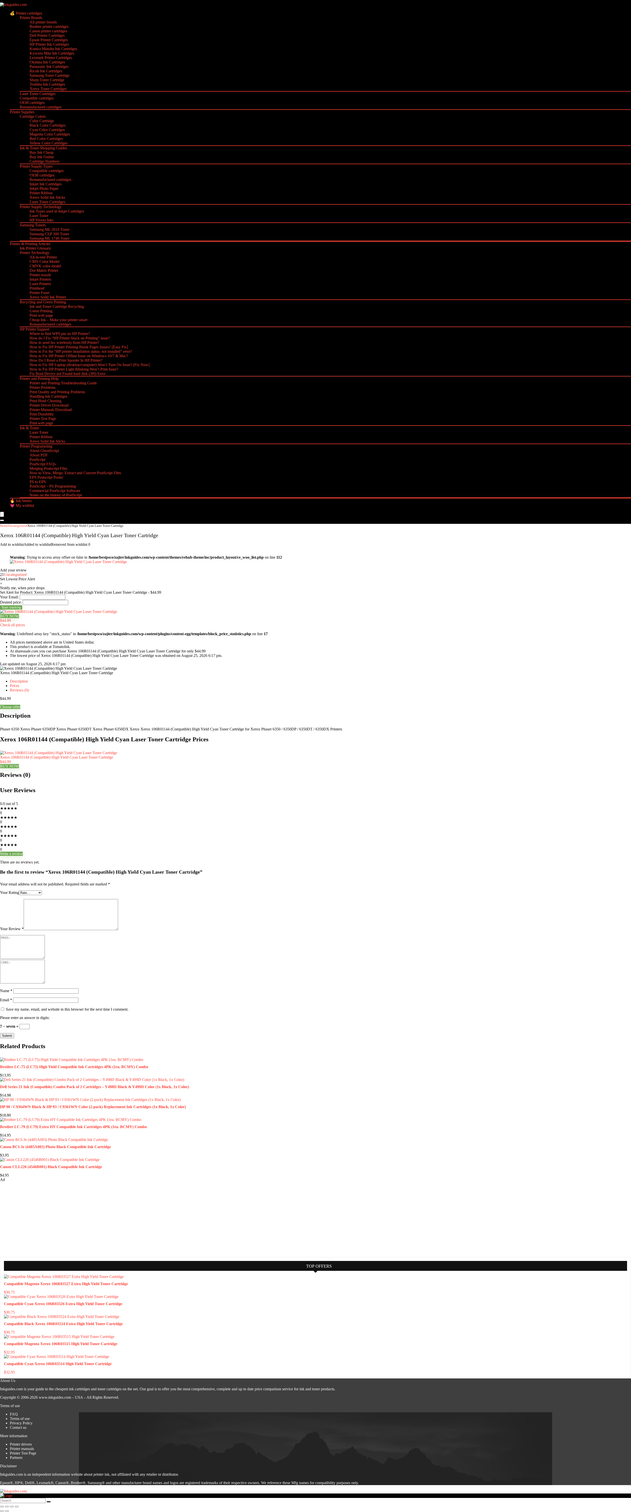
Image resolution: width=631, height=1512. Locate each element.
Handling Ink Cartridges (48, 396)
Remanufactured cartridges (40, 107)
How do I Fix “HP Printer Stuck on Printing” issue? (70, 338)
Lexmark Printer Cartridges (51, 58)
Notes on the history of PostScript (56, 495)
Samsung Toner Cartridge (50, 75)
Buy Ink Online (42, 157)
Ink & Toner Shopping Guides (43, 148)
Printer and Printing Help (39, 378)
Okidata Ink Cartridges (47, 62)
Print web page (41, 315)
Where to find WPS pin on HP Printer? (60, 334)
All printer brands (43, 22)
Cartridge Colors (33, 116)
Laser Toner (39, 216)
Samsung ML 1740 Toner (50, 238)
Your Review (12, 929)
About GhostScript (44, 451)
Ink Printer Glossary (35, 248)
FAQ (14, 1414)
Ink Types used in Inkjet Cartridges (57, 211)
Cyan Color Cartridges (47, 130)
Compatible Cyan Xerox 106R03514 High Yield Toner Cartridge (58, 1364)
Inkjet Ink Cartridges (46, 184)
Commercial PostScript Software (55, 491)
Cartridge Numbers (44, 161)
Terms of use (20, 1418)
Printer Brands (31, 18)
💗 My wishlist (22, 505)
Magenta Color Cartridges (50, 134)
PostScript (37, 459)
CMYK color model (45, 266)
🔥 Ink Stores (21, 501)
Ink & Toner (29, 428)
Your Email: (9, 597)
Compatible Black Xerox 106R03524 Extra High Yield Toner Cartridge (63, 1324)
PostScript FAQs (43, 464)
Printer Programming (36, 446)
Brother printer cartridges (49, 26)
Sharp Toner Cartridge (47, 80)
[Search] (2, 520)
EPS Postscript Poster (46, 477)
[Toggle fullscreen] (7, 1506)
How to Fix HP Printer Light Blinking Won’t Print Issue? (74, 369)
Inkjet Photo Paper (44, 188)
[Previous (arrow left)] (2, 1511)
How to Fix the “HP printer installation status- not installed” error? (81, 351)
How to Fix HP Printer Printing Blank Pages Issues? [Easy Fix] (79, 347)
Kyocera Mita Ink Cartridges (52, 53)
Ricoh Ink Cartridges (46, 71)
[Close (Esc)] (17, 1506)
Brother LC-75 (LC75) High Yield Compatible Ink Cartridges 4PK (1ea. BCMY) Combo (74, 1067)
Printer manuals (22, 1449)
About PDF (39, 455)
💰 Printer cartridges (26, 13)
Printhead (37, 288)
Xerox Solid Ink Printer (48, 297)
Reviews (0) (19, 690)
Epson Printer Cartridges (49, 40)
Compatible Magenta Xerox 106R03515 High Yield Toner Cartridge (60, 1344)
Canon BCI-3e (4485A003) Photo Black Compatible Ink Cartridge (55, 1147)
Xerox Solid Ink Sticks (47, 197)
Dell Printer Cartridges (47, 35)
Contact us (18, 1427)
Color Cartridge (42, 121)
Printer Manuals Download (51, 410)
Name (6, 991)
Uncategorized (17, 526)
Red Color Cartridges (46, 139)
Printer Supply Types (36, 166)
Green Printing (41, 311)
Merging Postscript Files (48, 468)
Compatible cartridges (37, 98)
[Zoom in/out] (2, 1506)
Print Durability (42, 414)
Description (19, 681)
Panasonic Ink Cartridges (49, 66)
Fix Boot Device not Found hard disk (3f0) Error (67, 374)
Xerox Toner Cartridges (48, 89)
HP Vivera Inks (41, 220)
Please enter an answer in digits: (25, 1018)
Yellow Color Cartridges (49, 143)
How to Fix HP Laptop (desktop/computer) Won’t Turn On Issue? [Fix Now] (90, 365)
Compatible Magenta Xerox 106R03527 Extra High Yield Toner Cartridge (66, 1284)
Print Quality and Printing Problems (57, 392)
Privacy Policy (21, 1423)
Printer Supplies (22, 112)
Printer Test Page (43, 418)
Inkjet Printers (40, 279)
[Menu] (2, 514)
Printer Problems (42, 387)
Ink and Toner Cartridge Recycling (57, 306)
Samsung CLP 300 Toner (49, 234)
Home (4, 526)
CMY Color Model (44, 261)
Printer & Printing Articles (30, 244)
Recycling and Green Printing (43, 302)
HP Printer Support (34, 329)
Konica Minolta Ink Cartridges (53, 49)
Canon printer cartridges (48, 31)
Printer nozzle (40, 275)
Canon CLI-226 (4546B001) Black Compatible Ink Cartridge (51, 1167)
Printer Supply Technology (41, 207)
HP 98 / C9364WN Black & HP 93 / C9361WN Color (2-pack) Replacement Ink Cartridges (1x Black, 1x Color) (93, 1107)
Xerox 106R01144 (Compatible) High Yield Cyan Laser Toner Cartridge (56, 757)
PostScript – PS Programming (53, 486)
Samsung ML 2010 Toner (50, 229)
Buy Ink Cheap (41, 152)
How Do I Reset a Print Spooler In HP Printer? (66, 360)
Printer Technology (35, 253)
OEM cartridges (32, 102)
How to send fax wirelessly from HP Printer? (64, 342)
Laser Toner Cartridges (37, 94)
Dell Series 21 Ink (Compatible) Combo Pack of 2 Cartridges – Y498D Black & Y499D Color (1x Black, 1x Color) (94, 1087)
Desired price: (11, 602)
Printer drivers (21, 1444)
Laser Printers (40, 284)
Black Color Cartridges (48, 125)
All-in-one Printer (43, 257)
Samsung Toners (33, 225)
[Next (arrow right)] (7, 1511)
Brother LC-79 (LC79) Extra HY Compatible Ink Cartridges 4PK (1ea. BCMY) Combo (73, 1127)
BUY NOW (9, 616)
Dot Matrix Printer (44, 270)
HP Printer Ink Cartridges (49, 44)
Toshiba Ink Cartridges (47, 84)
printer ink (101, 1474)
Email (6, 1000)
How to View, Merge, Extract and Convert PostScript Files (75, 473)
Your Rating (9, 892)
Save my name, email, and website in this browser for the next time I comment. (67, 1009)
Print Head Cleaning (45, 401)
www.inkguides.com (55, 1397)
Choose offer (10, 707)
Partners (16, 1457)
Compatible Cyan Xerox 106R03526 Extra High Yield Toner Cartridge (63, 1304)
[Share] (12, 1506)
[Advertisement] (37, 1219)
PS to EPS (38, 482)
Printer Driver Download (49, 405)
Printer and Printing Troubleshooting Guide (63, 383)
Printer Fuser (40, 293)
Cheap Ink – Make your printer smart (58, 320)
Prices (14, 686)
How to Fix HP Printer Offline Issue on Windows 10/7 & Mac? (79, 356)
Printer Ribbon (41, 193)
